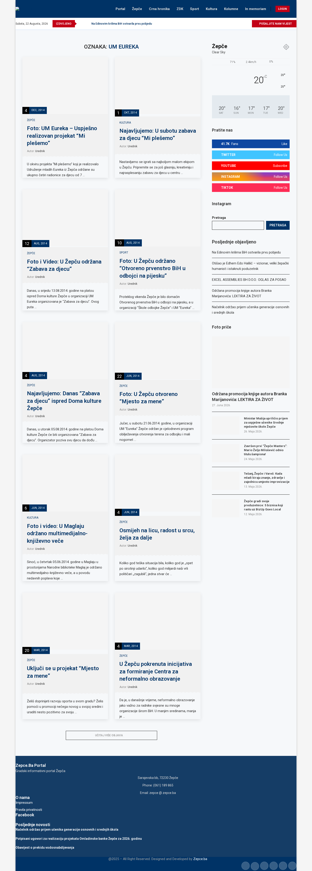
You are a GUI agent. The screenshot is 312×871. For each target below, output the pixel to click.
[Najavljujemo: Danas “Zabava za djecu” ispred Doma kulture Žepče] (65, 350)
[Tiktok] (242, 24)
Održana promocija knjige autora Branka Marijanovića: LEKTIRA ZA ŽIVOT (249, 396)
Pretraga (219, 218)
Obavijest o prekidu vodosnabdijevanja (45, 847)
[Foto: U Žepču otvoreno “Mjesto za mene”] (158, 350)
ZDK (180, 9)
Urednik (40, 151)
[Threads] (248, 24)
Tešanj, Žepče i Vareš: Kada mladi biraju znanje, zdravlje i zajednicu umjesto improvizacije (267, 477)
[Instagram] (232, 24)
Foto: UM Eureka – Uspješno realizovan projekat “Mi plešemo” (62, 135)
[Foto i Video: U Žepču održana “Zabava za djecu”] (65, 217)
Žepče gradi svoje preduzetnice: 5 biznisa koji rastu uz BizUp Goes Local (263, 505)
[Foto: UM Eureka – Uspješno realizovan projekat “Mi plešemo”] (65, 85)
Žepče (137, 9)
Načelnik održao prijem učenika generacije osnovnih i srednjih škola (67, 829)
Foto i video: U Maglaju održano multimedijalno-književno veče (57, 533)
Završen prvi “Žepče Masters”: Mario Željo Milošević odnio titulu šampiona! (265, 450)
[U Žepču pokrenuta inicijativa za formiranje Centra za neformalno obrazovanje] (158, 621)
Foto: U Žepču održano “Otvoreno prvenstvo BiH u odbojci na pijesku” (152, 268)
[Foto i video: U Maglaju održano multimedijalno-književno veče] (65, 483)
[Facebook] (221, 24)
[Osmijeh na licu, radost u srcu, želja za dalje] (158, 483)
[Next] (87, 23)
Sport (194, 9)
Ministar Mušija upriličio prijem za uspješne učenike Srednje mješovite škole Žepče (266, 422)
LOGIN (282, 8)
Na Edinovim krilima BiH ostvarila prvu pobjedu (121, 23)
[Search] (294, 9)
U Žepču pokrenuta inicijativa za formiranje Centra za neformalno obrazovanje (155, 671)
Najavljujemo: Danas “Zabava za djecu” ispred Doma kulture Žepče (64, 400)
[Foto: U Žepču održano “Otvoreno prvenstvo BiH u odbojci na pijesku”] (158, 217)
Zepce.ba (200, 859)
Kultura (211, 9)
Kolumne (231, 9)
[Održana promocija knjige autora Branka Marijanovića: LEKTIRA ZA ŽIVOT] (251, 362)
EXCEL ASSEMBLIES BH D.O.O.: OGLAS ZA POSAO (249, 280)
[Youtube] (237, 24)
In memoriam (255, 9)
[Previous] (81, 23)
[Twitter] (227, 24)
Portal (120, 9)
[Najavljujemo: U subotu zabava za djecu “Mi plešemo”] (158, 85)
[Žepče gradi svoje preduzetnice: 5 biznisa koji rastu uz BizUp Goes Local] (225, 508)
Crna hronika (159, 9)
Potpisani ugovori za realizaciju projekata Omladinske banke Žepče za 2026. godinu (79, 838)
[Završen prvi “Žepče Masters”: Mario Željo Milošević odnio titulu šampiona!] (225, 453)
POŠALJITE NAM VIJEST (275, 23)
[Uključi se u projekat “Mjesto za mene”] (65, 621)
